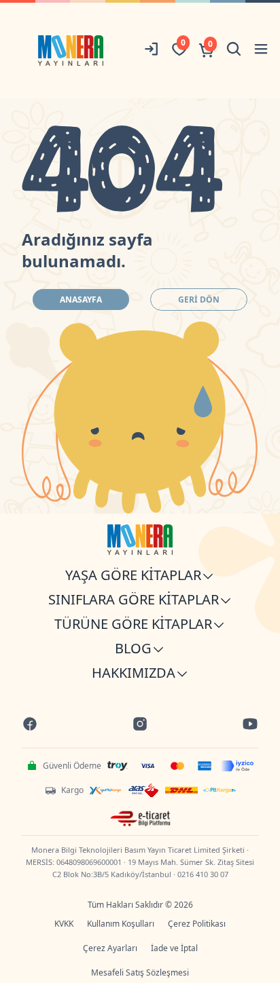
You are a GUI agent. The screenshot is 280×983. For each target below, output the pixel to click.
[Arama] (234, 50)
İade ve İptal (174, 948)
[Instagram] (140, 725)
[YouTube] (250, 725)
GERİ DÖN (199, 299)
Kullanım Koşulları (120, 923)
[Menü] (261, 50)
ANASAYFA (81, 299)
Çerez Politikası (197, 923)
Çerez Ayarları (110, 948)
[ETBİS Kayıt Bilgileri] (140, 819)
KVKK (63, 923)
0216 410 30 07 (202, 874)
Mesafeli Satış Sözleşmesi (140, 972)
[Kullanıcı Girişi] (152, 50)
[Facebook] (30, 725)
